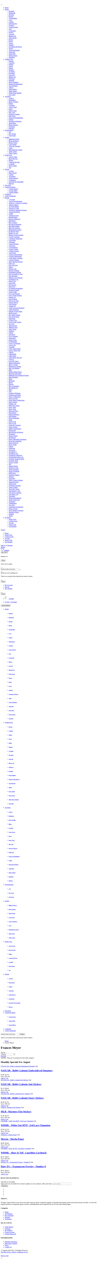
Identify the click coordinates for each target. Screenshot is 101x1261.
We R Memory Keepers (16, 510)
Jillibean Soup (13, 327)
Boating (11, 61)
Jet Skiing (12, 71)
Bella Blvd (12, 221)
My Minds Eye (13, 388)
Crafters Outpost (14, 251)
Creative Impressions (15, 256)
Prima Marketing (14, 418)
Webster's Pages (14, 512)
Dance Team (13, 111)
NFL (10, 391)
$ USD (11, 602)
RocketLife (12, 437)
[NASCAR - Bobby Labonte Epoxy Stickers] (15, 1094)
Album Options (13, 205)
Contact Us (8, 1247)
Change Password (10, 1234)
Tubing (11, 87)
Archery (11, 98)
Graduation (12, 180)
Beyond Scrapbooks (15, 224)
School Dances (13, 178)
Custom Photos (13, 192)
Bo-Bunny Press (14, 231)
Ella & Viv (12, 286)
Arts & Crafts (13, 157)
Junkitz (11, 333)
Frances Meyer (13, 302)
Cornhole (11, 164)
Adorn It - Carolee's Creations (18, 203)
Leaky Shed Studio (15, 349)
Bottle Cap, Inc (13, 233)
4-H (10, 132)
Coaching (12, 105)
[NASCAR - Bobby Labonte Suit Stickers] (14, 1080)
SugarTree (12, 478)
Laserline (11, 347)
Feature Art (12, 297)
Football (11, 25)
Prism (10, 420)
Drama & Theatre (14, 114)
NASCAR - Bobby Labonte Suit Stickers (21, 1084)
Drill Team (12, 116)
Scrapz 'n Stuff (13, 462)
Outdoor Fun (9, 59)
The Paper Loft (13, 494)
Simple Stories (13, 466)
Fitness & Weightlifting (16, 118)
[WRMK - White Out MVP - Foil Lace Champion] (17, 1121)
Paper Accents (13, 398)
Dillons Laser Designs (15, 278)
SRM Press (12, 473)
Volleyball (12, 52)
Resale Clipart (13, 436)
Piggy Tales (12, 407)
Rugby (11, 41)
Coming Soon (13, 521)
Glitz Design (13, 304)
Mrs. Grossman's (14, 386)
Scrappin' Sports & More (16, 459)
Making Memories (14, 363)
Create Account (9, 1232)
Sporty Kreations (14, 471)
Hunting (11, 70)
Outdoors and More (15, 395)
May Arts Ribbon (14, 368)
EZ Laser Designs (14, 294)
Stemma (11, 477)
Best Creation (13, 222)
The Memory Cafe (14, 491)
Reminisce (12, 434)
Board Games (13, 143)
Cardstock (8, 194)
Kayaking (12, 73)
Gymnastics (12, 31)
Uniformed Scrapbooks (16, 507)
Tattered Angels (13, 482)
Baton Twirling (13, 102)
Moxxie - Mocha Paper (12, 1139)
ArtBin (11, 214)
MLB (10, 379)
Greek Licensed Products (16, 308)
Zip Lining (12, 95)
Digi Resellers (13, 276)
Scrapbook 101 (13, 453)
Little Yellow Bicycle (15, 358)
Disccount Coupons (11, 1243)
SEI (10, 464)
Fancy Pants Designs (15, 295)
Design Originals (14, 270)
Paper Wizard (13, 402)
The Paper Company (15, 493)
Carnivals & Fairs (14, 162)
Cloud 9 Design (14, 244)
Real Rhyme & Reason (16, 432)
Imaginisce (12, 318)
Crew (10, 20)
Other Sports (13, 38)
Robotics (11, 128)
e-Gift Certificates (10, 196)
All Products (9, 1214)
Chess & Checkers (14, 146)
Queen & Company (15, 425)
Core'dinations (13, 247)
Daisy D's (12, 263)
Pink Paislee (12, 413)
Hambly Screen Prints (15, 311)
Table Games (13, 151)
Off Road (12, 79)
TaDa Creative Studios (16, 480)
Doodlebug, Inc (13, 279)
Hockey (11, 32)
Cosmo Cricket (13, 249)
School (7, 169)
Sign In (3, 545)
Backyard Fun (13, 159)
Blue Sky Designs (14, 228)
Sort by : (3, 1052)
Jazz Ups (11, 324)
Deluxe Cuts (12, 269)
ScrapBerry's (13, 452)
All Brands (8, 1219)
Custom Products (10, 187)
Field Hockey (13, 23)
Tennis (11, 48)
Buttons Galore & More (16, 235)
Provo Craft (12, 423)
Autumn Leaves (14, 215)
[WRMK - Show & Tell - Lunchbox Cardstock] (16, 1148)
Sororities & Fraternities (16, 182)
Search (22, 1034)
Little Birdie (12, 354)
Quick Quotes (13, 427)
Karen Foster (13, 340)
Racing (11, 39)
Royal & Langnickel (15, 441)
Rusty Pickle (13, 445)
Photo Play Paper (14, 405)
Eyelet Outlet (13, 292)
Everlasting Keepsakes (16, 288)
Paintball (11, 80)
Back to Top (4, 1256)
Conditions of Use (22, 1252)
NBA (10, 389)
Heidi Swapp (13, 313)
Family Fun (8, 155)
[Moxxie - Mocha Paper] (9, 1135)
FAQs (6, 1245)
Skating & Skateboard (15, 84)
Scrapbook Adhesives (15, 455)
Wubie (11, 516)
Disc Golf (12, 112)
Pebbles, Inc (12, 404)
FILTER (3, 1056)
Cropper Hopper (14, 260)
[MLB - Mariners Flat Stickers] (11, 1107)
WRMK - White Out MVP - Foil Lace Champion (25, 1125)
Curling (11, 22)
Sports (7, 9)
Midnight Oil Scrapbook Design (19, 375)
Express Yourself (14, 290)
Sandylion (12, 448)
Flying (11, 66)
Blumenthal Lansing (15, 230)
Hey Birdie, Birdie (14, 315)
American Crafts (14, 208)
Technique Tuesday (15, 485)
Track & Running (14, 50)
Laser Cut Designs (14, 343)
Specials (7, 1217)
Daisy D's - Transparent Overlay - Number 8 (23, 1166)
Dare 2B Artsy (13, 265)
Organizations (9, 130)
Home (7, 7)
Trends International (15, 498)
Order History (9, 1227)
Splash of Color (13, 468)
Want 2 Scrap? (13, 509)
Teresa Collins (13, 487)
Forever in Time (14, 301)
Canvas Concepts (14, 237)
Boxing (11, 16)
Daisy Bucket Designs (16, 262)
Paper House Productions (16, 400)
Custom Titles (13, 190)
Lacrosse (11, 34)
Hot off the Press (14, 317)
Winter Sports (13, 55)
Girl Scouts (12, 135)
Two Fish (12, 505)
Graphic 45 (12, 306)
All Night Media (14, 206)
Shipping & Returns (11, 1242)
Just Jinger (12, 334)
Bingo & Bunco (14, 141)
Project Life (12, 421)
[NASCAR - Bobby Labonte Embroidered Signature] (18, 1066)
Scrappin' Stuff (13, 461)
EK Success (12, 285)
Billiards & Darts (14, 139)
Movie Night (13, 166)
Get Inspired (12, 526)
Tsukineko (12, 501)
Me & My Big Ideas (15, 373)
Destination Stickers (15, 272)
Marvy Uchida (13, 365)
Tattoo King (12, 484)
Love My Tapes (14, 361)
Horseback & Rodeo (15, 121)
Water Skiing (13, 89)
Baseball (11, 11)
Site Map (3, 1252)
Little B (11, 352)
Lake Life (12, 75)
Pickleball (12, 127)
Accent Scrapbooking (15, 201)
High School (13, 173)
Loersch (11, 359)
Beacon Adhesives (14, 219)
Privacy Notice (11, 1252)
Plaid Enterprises (14, 414)
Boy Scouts (12, 134)
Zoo (10, 167)
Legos (11, 148)
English (11, 599)
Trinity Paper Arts (14, 500)
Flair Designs (13, 299)
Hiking (11, 68)
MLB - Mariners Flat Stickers (16, 1111)
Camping (11, 63)
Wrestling (12, 57)
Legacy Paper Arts (14, 350)
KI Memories (13, 342)
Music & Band (13, 125)
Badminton (12, 100)
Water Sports (13, 91)
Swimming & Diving (15, 47)
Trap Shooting (13, 86)
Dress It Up (12, 281)
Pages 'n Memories (14, 397)
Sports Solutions (14, 469)
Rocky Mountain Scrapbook (17, 439)
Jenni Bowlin (13, 326)
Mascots (11, 183)
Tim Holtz (12, 496)
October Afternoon (14, 393)
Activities (8, 96)
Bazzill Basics (13, 217)
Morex (11, 382)
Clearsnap (12, 242)
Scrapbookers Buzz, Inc (16, 457)
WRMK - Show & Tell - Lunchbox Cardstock (24, 1152)
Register (10, 545)
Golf (10, 29)
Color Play (12, 246)
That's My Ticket (14, 489)
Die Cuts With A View (16, 274)
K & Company (13, 336)
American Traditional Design (18, 210)
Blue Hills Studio (14, 226)
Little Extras (12, 356)
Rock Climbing (13, 82)
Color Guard (13, 107)
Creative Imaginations (15, 254)
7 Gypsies (12, 199)
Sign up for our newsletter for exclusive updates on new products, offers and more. (26, 1184)
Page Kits (8, 185)
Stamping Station (14, 475)
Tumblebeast (13, 503)
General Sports (13, 27)
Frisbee (11, 119)
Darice (11, 267)
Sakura (11, 446)
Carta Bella (12, 240)
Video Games (13, 153)
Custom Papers (13, 189)
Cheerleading (13, 18)
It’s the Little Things (15, 322)
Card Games (12, 144)
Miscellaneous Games (15, 150)
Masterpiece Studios (15, 366)
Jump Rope (12, 123)
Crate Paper (12, 253)
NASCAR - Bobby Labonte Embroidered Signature (27, 1070)
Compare (7, 1229)
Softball (11, 45)
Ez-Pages (8, 517)
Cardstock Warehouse (15, 238)
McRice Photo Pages (15, 372)
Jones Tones (12, 329)
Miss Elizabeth (13, 377)
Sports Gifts (12, 525)
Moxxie (11, 384)
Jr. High (11, 171)
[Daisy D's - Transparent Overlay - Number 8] (15, 1162)
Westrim (11, 514)
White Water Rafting (15, 93)
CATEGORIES (6, 605)
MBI (10, 370)
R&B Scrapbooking (15, 429)
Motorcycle (12, 77)
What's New (12, 519)
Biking (11, 103)
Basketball (12, 13)
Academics (12, 176)
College (11, 175)
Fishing (11, 64)
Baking (11, 160)
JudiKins (11, 331)
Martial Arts (12, 36)
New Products (9, 1215)
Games (7, 137)
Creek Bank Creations (15, 258)
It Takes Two (13, 320)
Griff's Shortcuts (14, 310)
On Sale (11, 523)
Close (3, 560)
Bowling (11, 15)
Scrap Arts (12, 450)
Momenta (12, 381)
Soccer (11, 43)
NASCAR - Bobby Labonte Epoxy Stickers (22, 1098)
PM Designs (12, 416)
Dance (11, 109)
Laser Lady (12, 345)
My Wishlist (8, 1230)
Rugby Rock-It (13, 443)
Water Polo (12, 54)
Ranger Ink (12, 430)
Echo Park (12, 283)
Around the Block (14, 212)
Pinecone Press (13, 411)
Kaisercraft (12, 338)
